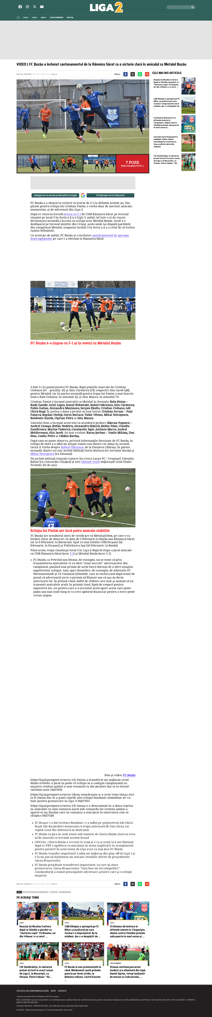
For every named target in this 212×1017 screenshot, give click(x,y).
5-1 (72, 553)
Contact (62, 991)
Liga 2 (25, 17)
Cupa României (56, 17)
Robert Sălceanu (72, 447)
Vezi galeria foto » (132, 163)
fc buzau (53, 892)
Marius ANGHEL (24, 74)
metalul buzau (65, 892)
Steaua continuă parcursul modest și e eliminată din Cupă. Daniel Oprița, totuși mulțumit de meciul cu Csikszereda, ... (128, 972)
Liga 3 (34, 17)
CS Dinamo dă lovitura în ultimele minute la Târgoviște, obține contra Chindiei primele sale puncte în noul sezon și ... (127, 931)
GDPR (53, 991)
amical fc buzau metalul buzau (35, 892)
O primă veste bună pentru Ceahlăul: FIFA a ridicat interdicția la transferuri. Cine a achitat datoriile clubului (166, 141)
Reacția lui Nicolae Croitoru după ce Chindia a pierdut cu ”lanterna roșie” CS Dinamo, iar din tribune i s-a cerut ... (37, 931)
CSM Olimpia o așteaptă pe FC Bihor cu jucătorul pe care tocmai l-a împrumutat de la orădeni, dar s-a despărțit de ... (83, 931)
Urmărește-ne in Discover (110, 195)
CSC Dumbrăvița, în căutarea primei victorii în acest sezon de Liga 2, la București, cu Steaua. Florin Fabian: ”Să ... (36, 972)
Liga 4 (43, 17)
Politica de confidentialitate (33, 991)
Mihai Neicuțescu (42, 454)
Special (70, 17)
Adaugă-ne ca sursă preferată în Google (55, 195)
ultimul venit (90, 461)
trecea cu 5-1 (72, 214)
